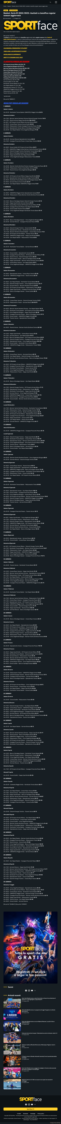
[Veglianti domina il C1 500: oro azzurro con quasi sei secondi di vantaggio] (12, 1084)
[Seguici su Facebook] (26, 990)
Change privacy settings (55, 1122)
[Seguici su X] (35, 990)
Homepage (32, 1113)
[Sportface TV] (30, 948)
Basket (5, 10)
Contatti (19, 1113)
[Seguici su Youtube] (32, 990)
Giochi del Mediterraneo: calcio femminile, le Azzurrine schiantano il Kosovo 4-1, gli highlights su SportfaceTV (39, 999)
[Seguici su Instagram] (29, 990)
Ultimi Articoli (13, 10)
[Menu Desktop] (56, 2)
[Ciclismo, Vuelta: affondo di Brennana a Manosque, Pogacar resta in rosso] (12, 1049)
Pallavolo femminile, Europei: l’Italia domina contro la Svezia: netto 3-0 (39, 1033)
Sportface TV (30, 1109)
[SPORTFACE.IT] (9, 2)
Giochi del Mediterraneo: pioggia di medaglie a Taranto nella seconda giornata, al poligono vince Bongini (39, 1068)
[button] (50, 2)
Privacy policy (41, 1113)
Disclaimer (25, 1113)
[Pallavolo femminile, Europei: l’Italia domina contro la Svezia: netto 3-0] (12, 1038)
